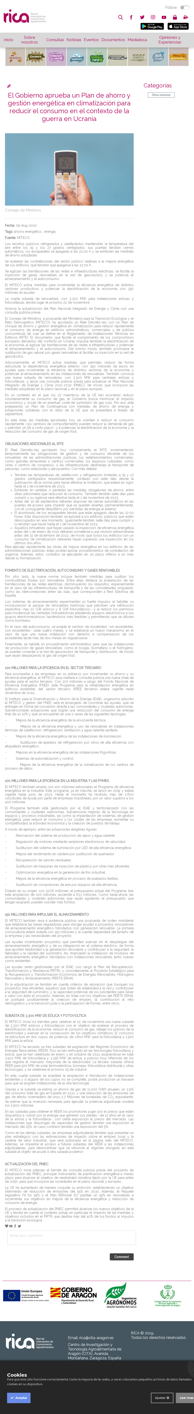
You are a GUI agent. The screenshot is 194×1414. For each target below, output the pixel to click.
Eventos (91, 39)
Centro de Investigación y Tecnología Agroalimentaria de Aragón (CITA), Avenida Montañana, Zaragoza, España (94, 1351)
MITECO (23, 238)
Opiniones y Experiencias (169, 39)
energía (50, 231)
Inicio (8, 39)
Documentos (113, 39)
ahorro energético (28, 231)
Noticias (73, 39)
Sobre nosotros (29, 39)
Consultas (55, 39)
